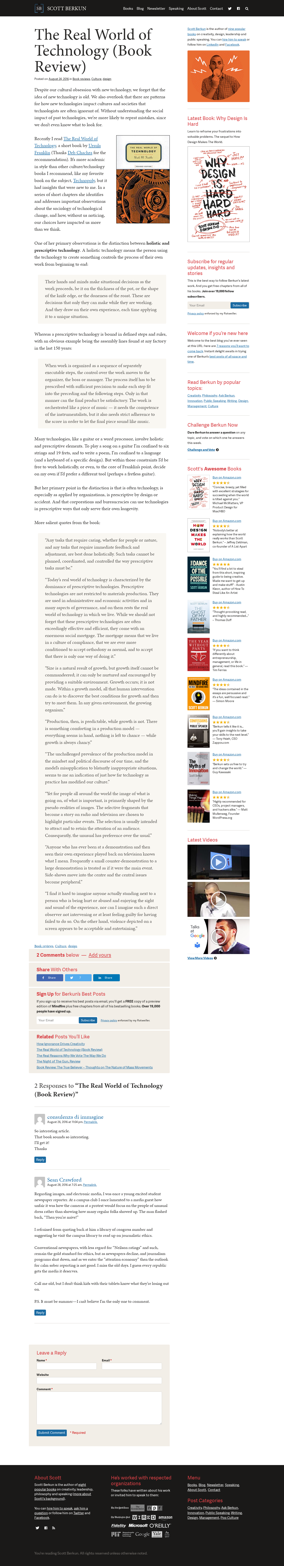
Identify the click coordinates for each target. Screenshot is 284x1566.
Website (43, 1375)
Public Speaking (215, 401)
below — (74, 955)
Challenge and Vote (201, 450)
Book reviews (81, 79)
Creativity (194, 395)
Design (243, 401)
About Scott (196, 8)
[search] (246, 8)
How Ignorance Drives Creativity (61, 1044)
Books (128, 8)
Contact (216, 8)
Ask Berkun (227, 395)
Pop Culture (230, 1518)
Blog (140, 8)
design (107, 79)
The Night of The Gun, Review (58, 1061)
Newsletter (156, 8)
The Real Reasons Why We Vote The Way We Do (71, 1055)
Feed (53, 1528)
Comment (45, 1389)
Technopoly (84, 180)
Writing (232, 401)
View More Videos (200, 958)
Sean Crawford (64, 1180)
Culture (96, 79)
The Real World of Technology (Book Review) (70, 1049)
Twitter (230, 9)
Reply (40, 1160)
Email (107, 1360)
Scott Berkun (196, 29)
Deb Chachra (80, 152)
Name (42, 1360)
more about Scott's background (62, 1496)
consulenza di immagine (75, 1117)
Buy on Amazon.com (227, 477)
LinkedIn (213, 44)
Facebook (238, 9)
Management (197, 406)
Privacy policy (109, 1020)
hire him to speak (234, 39)
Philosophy (209, 395)
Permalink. (91, 1122)
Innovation (194, 401)
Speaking (176, 8)
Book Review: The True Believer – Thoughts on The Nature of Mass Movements (95, 1067)
